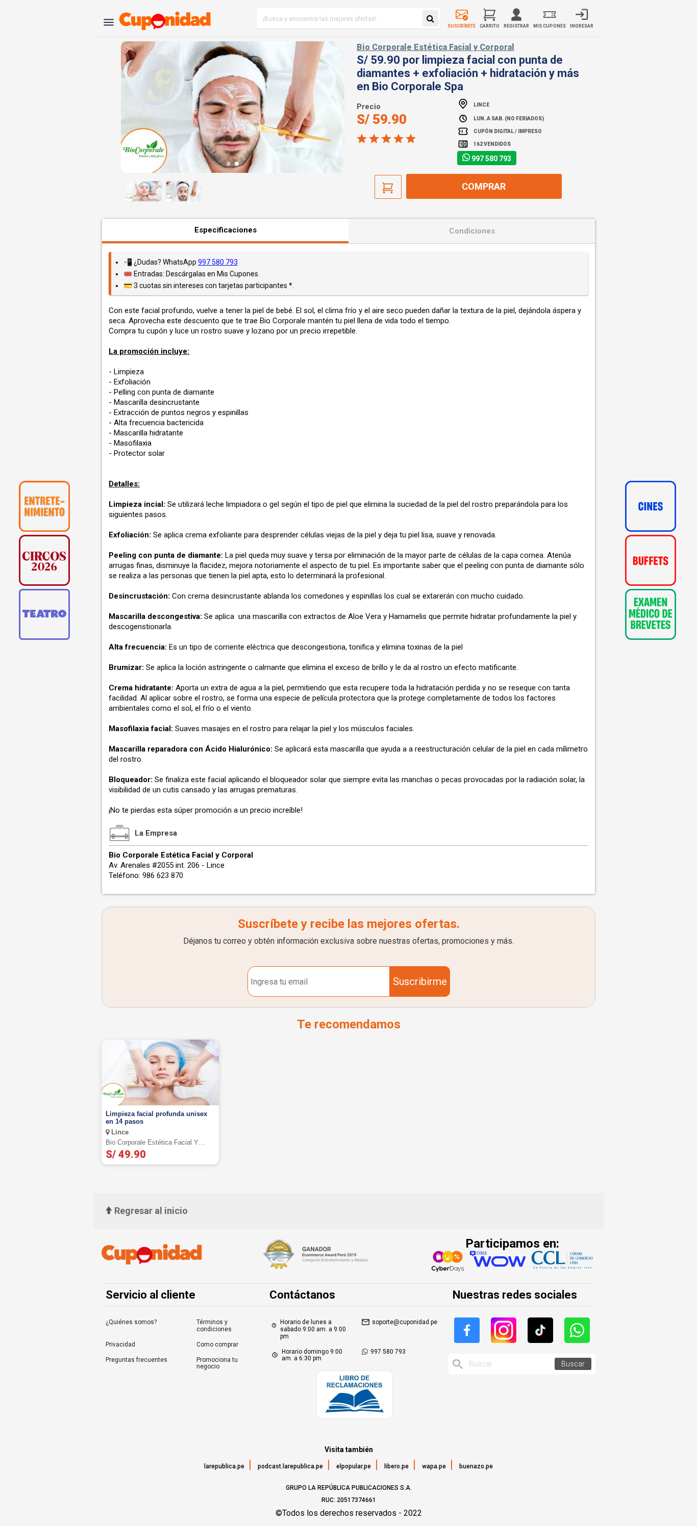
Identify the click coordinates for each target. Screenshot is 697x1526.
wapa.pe (434, 1466)
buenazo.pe (476, 1466)
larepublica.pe (224, 1466)
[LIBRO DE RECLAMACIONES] (354, 1395)
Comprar (484, 186)
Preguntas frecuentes (136, 1359)
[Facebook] (467, 1330)
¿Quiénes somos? (131, 1322)
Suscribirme (420, 981)
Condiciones (472, 231)
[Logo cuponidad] (159, 18)
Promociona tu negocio (217, 1363)
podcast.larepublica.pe (290, 1466)
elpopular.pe (353, 1466)
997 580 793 (491, 158)
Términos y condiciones (214, 1325)
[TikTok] (540, 1330)
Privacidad (120, 1344)
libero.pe (396, 1466)
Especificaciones (225, 230)
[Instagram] (503, 1330)
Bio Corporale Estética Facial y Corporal (435, 47)
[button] (229, 164)
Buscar (573, 1364)
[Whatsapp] (577, 1330)
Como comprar (217, 1344)
